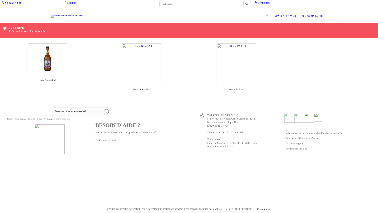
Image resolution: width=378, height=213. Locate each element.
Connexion (263, 2)
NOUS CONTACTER (313, 16)
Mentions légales (294, 143)
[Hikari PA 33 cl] (236, 62)
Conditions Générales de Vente (301, 138)
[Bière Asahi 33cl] (47, 58)
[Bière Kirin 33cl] (141, 62)
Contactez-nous (107, 140)
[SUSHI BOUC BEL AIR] (267, 16)
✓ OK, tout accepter (238, 208)
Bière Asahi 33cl (47, 79)
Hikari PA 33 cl (236, 89)
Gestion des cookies (296, 148)
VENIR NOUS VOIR (285, 16)
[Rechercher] (246, 4)
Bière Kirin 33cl (141, 89)
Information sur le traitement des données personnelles (314, 133)
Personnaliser (264, 208)
